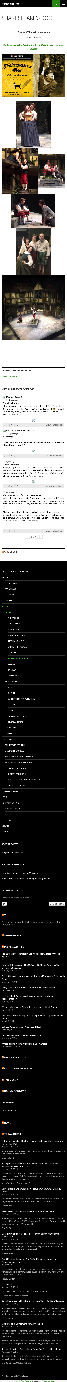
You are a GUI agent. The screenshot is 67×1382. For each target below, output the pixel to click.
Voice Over (7, 739)
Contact (6, 832)
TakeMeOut (13, 676)
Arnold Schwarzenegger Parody (24, 780)
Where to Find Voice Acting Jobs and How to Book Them (29, 1007)
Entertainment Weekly (18, 1068)
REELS (4, 797)
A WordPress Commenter (14, 878)
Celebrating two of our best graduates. (22, 495)
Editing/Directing (10, 803)
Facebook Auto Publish (22, 1381)
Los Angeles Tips (14, 946)
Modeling (9, 600)
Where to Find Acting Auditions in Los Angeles (24, 1043)
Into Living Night (16, 641)
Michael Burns (10, 3)
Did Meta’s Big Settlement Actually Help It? (23, 1323)
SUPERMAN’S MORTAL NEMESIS (21, 699)
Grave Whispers (15, 722)
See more (16, 414)
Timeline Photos (11, 403)
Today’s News (12, 1134)
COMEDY (9, 733)
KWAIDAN (12, 664)
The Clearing (14, 624)
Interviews (10, 820)
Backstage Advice (15, 1057)
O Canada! (7, 1284)
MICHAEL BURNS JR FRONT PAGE (16, 572)
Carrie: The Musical (17, 647)
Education (10, 595)
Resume (5, 826)
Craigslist (10, 551)
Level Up (12, 704)
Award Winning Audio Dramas (19, 756)
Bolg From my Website (12, 852)
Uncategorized (9, 1110)
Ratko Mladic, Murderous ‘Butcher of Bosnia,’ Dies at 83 (28, 1211)
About (5, 577)
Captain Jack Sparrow (18, 768)
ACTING (5, 606)
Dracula (12, 670)
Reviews (8, 814)
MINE (10, 687)
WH (6, 914)
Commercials (11, 728)
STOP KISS (12, 652)
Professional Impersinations (19, 762)
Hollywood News (15, 1091)
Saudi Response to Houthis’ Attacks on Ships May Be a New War (33, 1301)
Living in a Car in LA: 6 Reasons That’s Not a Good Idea (28, 987)
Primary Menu (63, 3)
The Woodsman (15, 618)
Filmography (11, 681)
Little (10, 710)
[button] (4, 903)
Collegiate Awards (11, 791)
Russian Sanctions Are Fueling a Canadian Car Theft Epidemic (31, 1349)
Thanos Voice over (17, 785)
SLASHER (11, 693)
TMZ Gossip (11, 1079)
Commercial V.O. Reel (15, 745)
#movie (6, 414)
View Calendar (56, 903)
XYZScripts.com (48, 1381)
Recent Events (12, 583)
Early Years (10, 589)
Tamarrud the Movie (18, 716)
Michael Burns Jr (9, 376)
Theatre (9, 612)
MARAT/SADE (13, 629)
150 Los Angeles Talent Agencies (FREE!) (22, 1026)
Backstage (8, 436)
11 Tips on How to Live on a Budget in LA (21, 1035)
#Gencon (60, 412)
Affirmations (12, 935)
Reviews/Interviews (11, 808)
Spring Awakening (17, 635)
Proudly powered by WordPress (15, 1376)
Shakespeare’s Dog (18, 658)
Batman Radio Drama (18, 774)
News (7, 1122)
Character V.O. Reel (14, 751)
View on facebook (54, 424)
